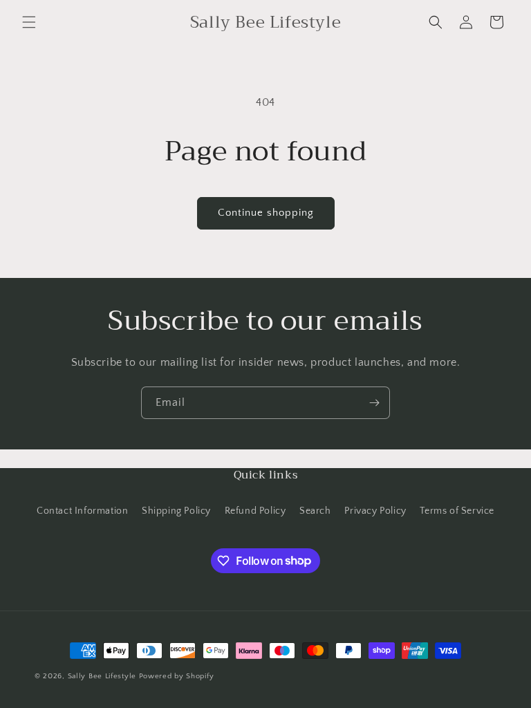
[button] (29, 22)
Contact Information (82, 510)
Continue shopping (266, 212)
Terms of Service (457, 510)
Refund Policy (255, 510)
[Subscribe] (374, 402)
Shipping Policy (176, 510)
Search (315, 510)
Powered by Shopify (176, 676)
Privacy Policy (375, 510)
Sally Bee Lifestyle (102, 676)
